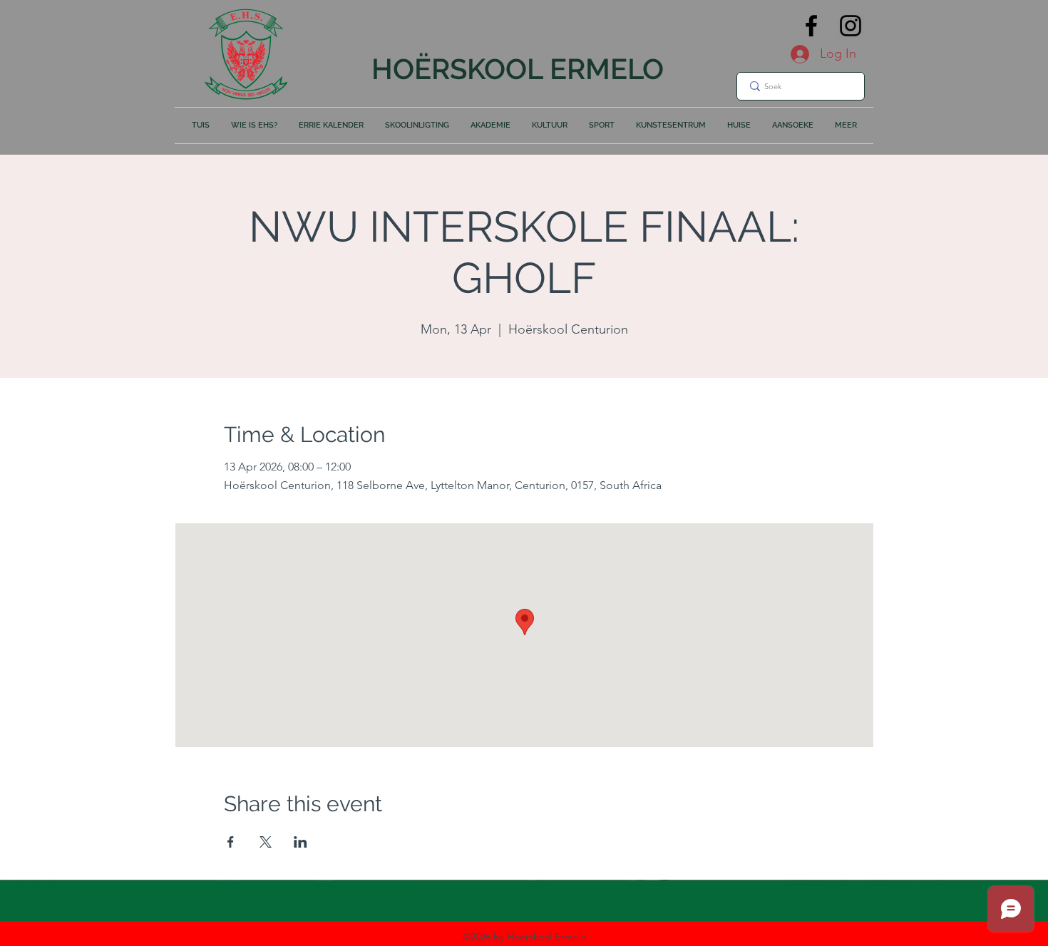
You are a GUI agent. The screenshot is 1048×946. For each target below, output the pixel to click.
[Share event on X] (265, 842)
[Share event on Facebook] (230, 842)
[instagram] (850, 25)
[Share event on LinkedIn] (300, 842)
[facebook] (811, 25)
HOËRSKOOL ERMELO (517, 69)
